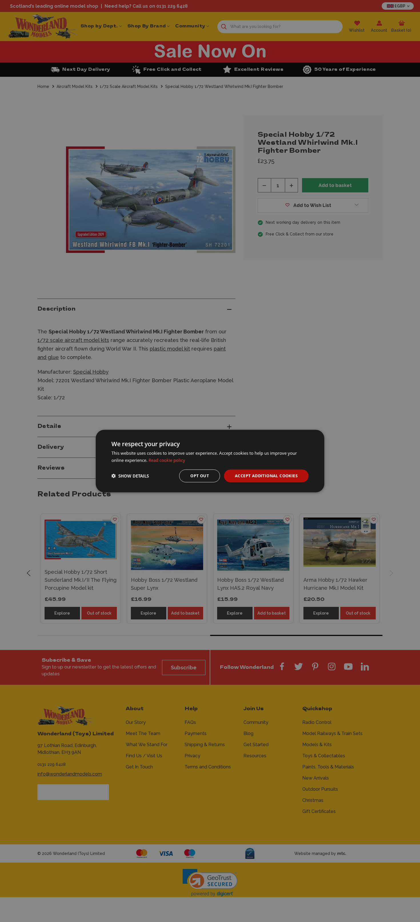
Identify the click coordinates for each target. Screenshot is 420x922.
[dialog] (210, 461)
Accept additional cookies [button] (266, 475)
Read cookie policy (167, 460)
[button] (130, 475)
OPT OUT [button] (199, 475)
